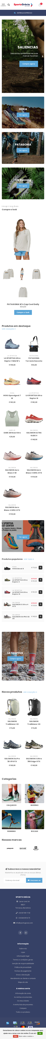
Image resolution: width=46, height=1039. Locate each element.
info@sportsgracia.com (24, 923)
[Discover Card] (37, 1023)
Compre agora (28, 64)
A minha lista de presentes (23, 1004)
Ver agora (23, 115)
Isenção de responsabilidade (23, 963)
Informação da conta (23, 993)
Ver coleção (8, 329)
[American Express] (8, 1023)
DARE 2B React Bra (12, 433)
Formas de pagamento (23, 971)
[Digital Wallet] (22, 1023)
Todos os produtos (23, 1012)
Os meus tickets (23, 1001)
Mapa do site (23, 982)
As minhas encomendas (23, 997)
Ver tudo (28, 559)
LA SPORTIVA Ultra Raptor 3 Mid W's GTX (12, 361)
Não (15, 1036)
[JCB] (16, 1027)
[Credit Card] (15, 1023)
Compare (23, 1008)
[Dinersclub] (30, 1023)
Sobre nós (23, 948)
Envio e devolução (23, 975)
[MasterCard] (23, 1027)
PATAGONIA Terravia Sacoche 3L (34, 361)
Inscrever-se (35, 880)
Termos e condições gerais (23, 960)
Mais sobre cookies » (26, 1036)
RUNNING (5, 811)
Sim (40, 1033)
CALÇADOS (6, 785)
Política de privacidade (23, 967)
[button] (4, 56)
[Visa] (30, 1027)
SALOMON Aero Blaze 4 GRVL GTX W (12, 510)
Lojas (23, 952)
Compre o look (23, 312)
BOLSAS (28, 811)
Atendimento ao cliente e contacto (23, 978)
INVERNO (28, 785)
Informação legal (23, 956)
